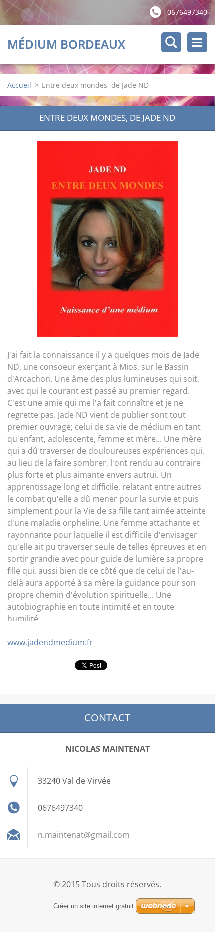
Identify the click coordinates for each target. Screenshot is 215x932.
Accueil (20, 85)
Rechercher (172, 42)
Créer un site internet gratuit (94, 906)
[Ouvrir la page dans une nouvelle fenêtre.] (107, 239)
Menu (198, 42)
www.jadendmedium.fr (50, 642)
